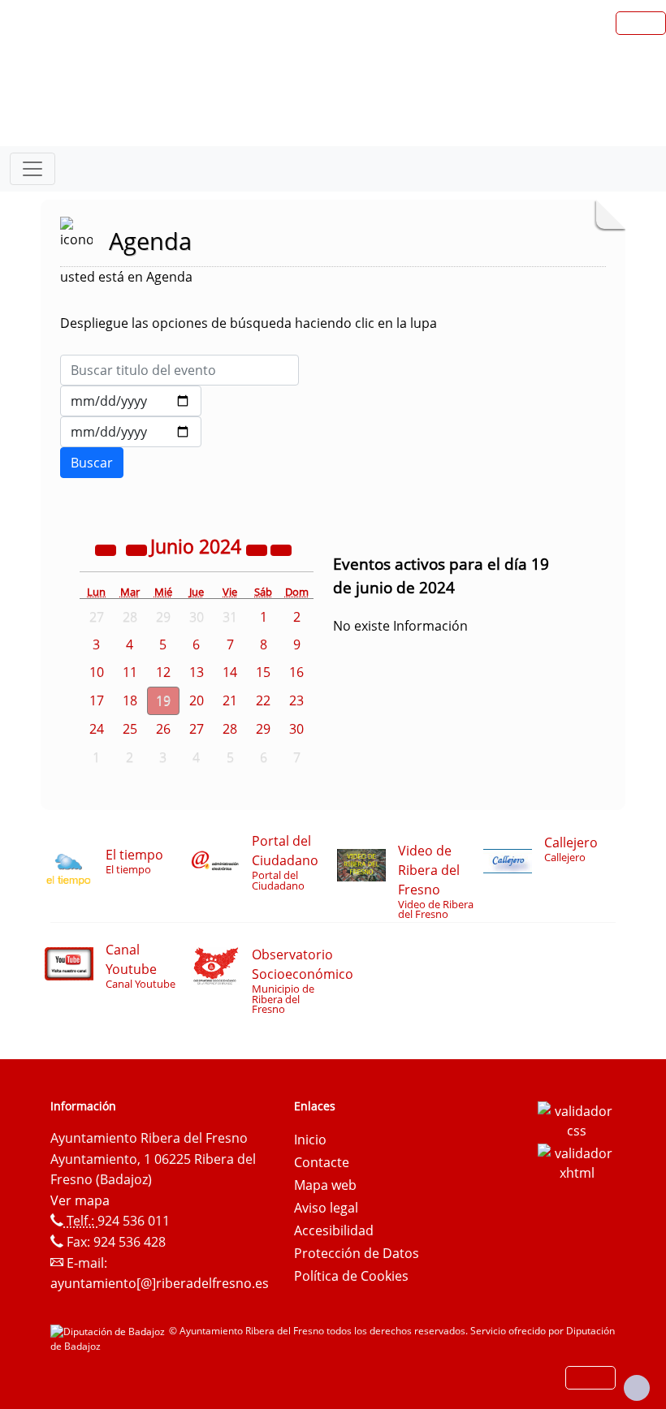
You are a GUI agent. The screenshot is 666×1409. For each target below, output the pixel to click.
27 (196, 729)
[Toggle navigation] (32, 169)
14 (230, 672)
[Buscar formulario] (91, 462)
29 (263, 729)
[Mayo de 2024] (138, 549)
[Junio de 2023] (107, 549)
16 (296, 672)
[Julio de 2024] (281, 549)
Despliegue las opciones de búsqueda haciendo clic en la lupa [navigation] (248, 323)
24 (96, 729)
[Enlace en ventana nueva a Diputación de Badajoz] (109, 1331)
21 (230, 700)
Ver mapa (80, 1200)
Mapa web (325, 1185)
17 (96, 700)
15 (263, 672)
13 (196, 672)
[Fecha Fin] (130, 431)
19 (163, 700)
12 (163, 672)
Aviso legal (326, 1208)
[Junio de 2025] (258, 549)
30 (296, 729)
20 (196, 700)
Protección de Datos (356, 1253)
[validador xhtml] (577, 1161)
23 (296, 700)
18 (130, 700)
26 (163, 729)
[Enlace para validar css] (577, 1119)
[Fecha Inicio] (130, 401)
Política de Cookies (351, 1276)
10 (96, 672)
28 (230, 729)
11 (130, 672)
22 (263, 700)
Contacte (321, 1162)
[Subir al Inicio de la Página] (637, 1388)
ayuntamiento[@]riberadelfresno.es (159, 1283)
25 (130, 729)
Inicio (310, 1139)
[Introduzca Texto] (179, 370)
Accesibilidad (334, 1230)
